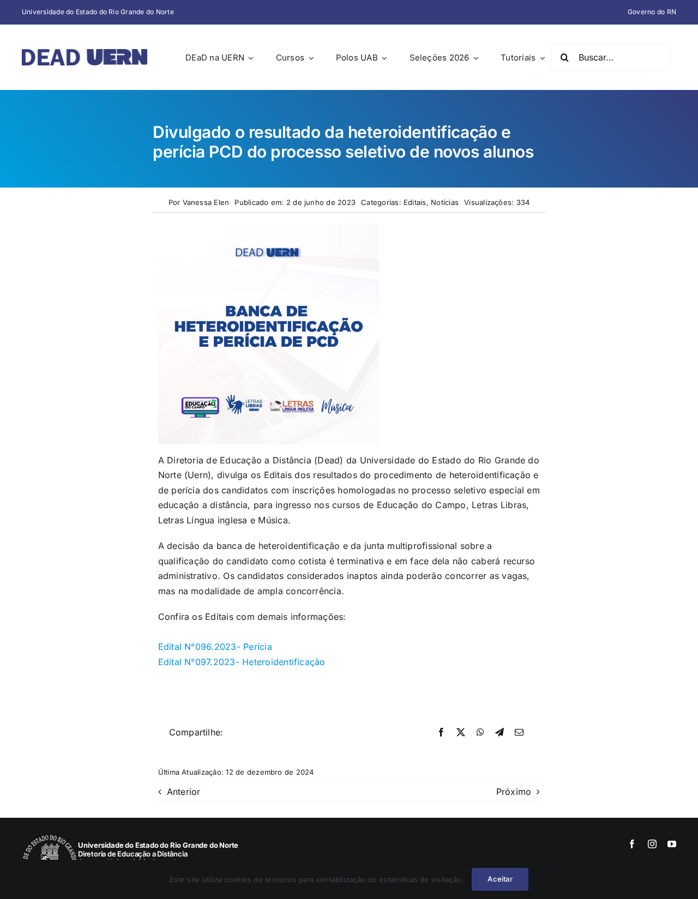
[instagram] (652, 844)
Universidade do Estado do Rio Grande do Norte (98, 12)
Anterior (184, 791)
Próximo (514, 791)
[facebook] (632, 844)
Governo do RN (652, 12)
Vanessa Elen (206, 202)
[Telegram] (499, 732)
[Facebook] (441, 732)
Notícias (445, 202)
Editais (415, 202)
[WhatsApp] (480, 732)
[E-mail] (519, 732)
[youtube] (671, 844)
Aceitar (500, 878)
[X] (461, 732)
